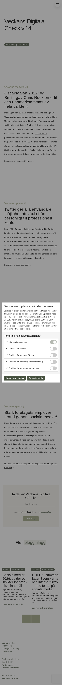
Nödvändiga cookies (17, 342)
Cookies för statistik (17, 348)
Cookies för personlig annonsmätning (25, 362)
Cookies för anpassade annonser (23, 368)
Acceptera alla (36, 378)
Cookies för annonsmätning (21, 355)
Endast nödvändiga (14, 378)
